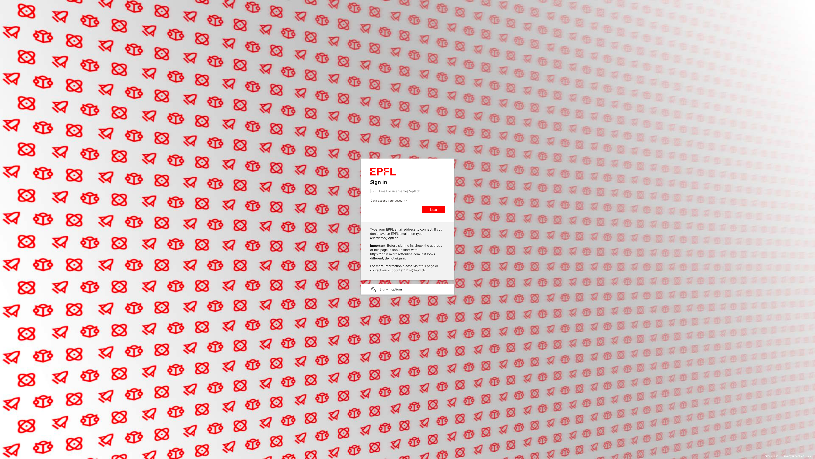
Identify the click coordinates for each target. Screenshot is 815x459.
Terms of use (770, 456)
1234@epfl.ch (414, 270)
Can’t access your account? (389, 200)
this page (427, 266)
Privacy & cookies (793, 456)
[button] (407, 289)
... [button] (810, 455)
